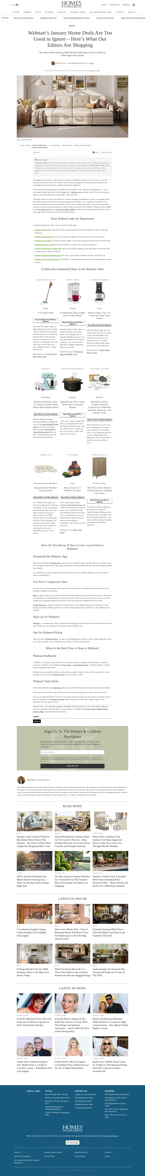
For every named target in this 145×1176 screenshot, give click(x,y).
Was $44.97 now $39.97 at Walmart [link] (72, 415)
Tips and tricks (67, 145)
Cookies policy (79, 1156)
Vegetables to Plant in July (48, 18)
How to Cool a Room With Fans (23, 18)
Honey (35, 595)
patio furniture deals (80, 665)
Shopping (61, 12)
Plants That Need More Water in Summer (76, 18)
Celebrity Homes (78, 12)
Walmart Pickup (52, 639)
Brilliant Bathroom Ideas (84, 1104)
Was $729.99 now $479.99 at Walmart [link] (45, 320)
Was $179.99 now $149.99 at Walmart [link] (72, 323)
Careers (107, 1156)
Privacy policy (49, 1156)
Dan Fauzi (61, 63)
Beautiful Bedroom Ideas (84, 1098)
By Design (119, 12)
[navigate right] (127, 145)
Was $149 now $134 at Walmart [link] (72, 497)
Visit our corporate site (110, 1136)
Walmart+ (36, 623)
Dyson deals (66, 665)
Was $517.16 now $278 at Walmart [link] (99, 501)
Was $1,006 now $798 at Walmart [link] (46, 497)
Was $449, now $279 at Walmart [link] (45, 414)
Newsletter (108, 152)
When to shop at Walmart (82, 145)
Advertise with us (81, 1152)
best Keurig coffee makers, (66, 209)
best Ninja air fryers (45, 209)
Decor (38, 12)
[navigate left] (18, 145)
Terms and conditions (22, 1156)
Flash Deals (57, 688)
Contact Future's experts (53, 1152)
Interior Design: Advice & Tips (56, 1094)
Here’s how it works (95, 70)
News (92, 63)
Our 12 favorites (54, 145)
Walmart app (55, 563)
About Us (17, 1152)
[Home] (10, 12)
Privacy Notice (86, 757)
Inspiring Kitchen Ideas (83, 1101)
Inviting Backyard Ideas (83, 1108)
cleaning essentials (57, 699)
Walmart (37, 721)
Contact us (109, 1152)
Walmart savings (58, 675)
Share (37, 152)
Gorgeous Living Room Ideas (85, 1094)
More (131, 12)
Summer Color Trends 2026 (105, 18)
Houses (16, 12)
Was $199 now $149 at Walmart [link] (99, 325)
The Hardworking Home (100, 12)
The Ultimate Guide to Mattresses (117, 1094)
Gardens (27, 12)
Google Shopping (39, 605)
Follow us (97, 152)
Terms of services (60, 757)
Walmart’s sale (76, 192)
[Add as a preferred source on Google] (72, 1142)
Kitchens (49, 12)
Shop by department (39, 145)
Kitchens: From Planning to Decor (57, 1098)
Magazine (126, 5)
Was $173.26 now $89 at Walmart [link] (99, 420)
